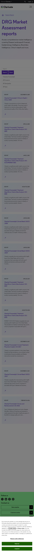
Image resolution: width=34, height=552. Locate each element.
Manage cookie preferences (17, 538)
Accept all (17, 548)
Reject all (17, 543)
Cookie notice (12, 528)
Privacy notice (21, 528)
